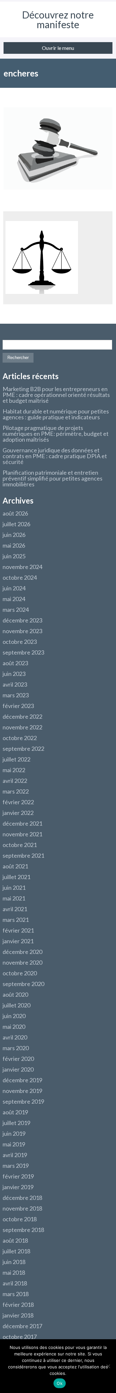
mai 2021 (14, 898)
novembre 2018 (22, 1208)
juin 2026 (14, 534)
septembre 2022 (23, 748)
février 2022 (18, 802)
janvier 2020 (18, 1069)
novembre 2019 (22, 1090)
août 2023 (15, 663)
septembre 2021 (23, 855)
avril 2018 (15, 1283)
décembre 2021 (22, 823)
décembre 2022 (22, 716)
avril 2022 (15, 780)
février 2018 (18, 1304)
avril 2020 (15, 1037)
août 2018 (15, 1240)
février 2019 (18, 1176)
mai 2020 (14, 1026)
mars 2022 (16, 791)
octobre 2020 (20, 973)
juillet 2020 (16, 1005)
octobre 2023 (20, 641)
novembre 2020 (22, 962)
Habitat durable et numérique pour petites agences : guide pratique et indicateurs (56, 414)
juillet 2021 (16, 876)
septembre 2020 (23, 983)
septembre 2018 (23, 1229)
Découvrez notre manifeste (58, 19)
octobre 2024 (20, 577)
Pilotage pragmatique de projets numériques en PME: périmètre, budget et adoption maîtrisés (56, 433)
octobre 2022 (20, 737)
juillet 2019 (16, 1122)
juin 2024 (14, 588)
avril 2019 (15, 1154)
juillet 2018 (16, 1251)
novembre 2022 (22, 727)
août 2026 (15, 513)
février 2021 (18, 930)
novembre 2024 (22, 566)
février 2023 (18, 705)
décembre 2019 (22, 1080)
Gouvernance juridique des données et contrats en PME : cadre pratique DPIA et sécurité (55, 456)
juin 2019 (14, 1133)
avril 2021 (15, 908)
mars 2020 (16, 1047)
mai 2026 (14, 545)
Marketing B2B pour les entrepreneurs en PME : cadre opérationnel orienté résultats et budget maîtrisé (56, 394)
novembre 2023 (22, 630)
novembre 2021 (22, 834)
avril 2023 (15, 684)
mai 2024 (14, 598)
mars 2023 (16, 695)
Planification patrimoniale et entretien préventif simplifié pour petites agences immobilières (52, 478)
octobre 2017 (20, 1336)
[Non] (108, 1366)
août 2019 (15, 1112)
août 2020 (15, 994)
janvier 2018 (18, 1315)
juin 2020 (14, 1015)
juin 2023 (14, 673)
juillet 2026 (16, 524)
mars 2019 (16, 1165)
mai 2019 (14, 1144)
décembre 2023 (22, 620)
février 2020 (18, 1058)
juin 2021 (14, 887)
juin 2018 (14, 1261)
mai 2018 (14, 1272)
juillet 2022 (16, 759)
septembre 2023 (23, 652)
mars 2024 (16, 609)
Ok (60, 1383)
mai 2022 (14, 769)
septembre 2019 (23, 1101)
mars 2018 (16, 1293)
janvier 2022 (18, 812)
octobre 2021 (20, 844)
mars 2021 (16, 919)
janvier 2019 (18, 1186)
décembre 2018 (22, 1197)
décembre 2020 (22, 951)
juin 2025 (14, 556)
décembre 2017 (22, 1325)
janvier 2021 (18, 941)
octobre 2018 (20, 1219)
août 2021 (15, 866)
